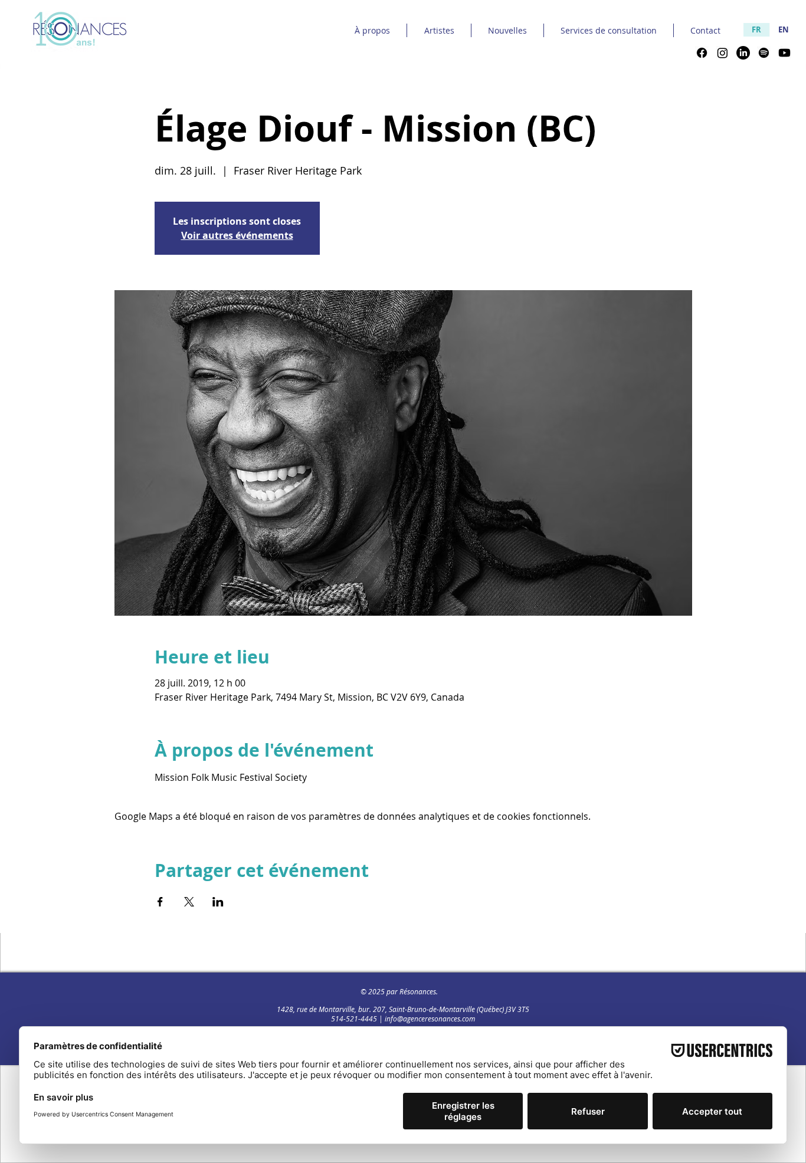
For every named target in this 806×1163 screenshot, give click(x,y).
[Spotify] (764, 53)
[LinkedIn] (743, 53)
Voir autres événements (237, 235)
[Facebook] (702, 53)
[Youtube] (784, 53)
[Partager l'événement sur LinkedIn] (218, 901)
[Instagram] (722, 53)
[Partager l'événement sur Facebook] (160, 901)
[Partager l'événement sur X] (189, 901)
